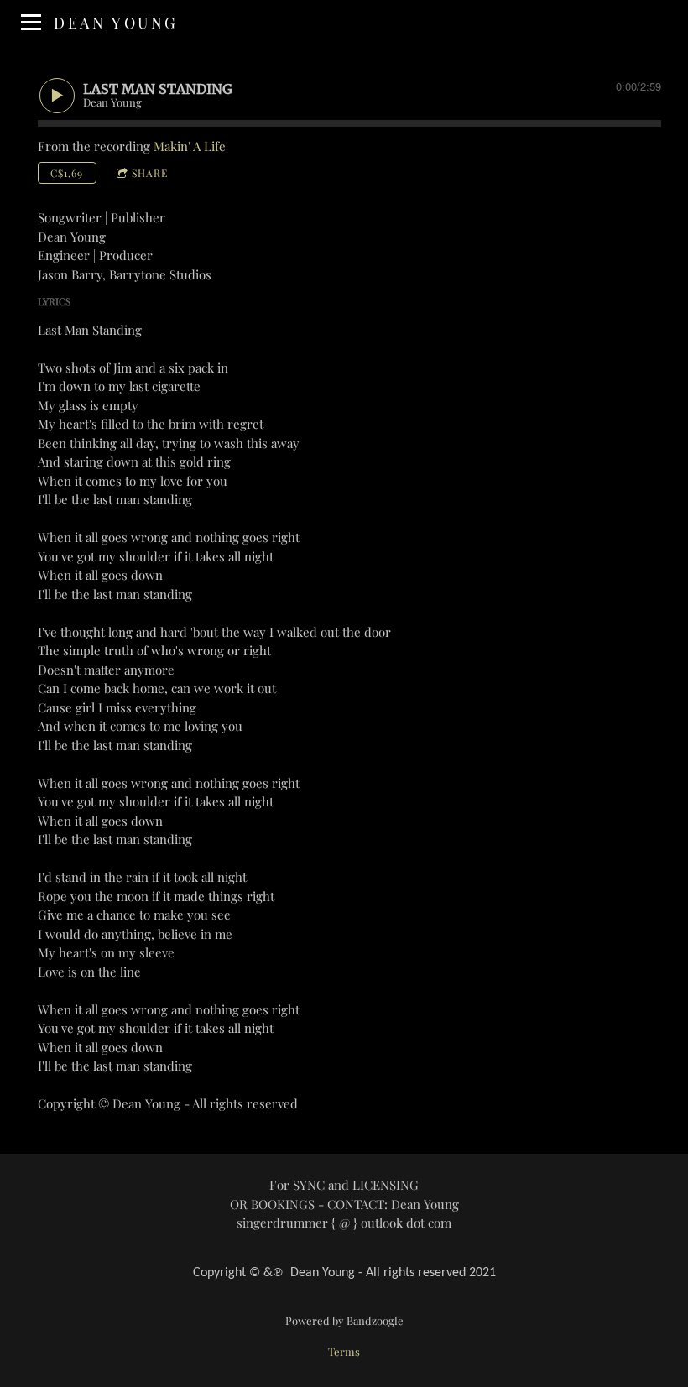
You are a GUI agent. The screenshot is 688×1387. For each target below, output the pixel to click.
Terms (344, 1351)
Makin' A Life (190, 146)
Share (150, 173)
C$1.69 (66, 173)
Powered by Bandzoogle (344, 1320)
